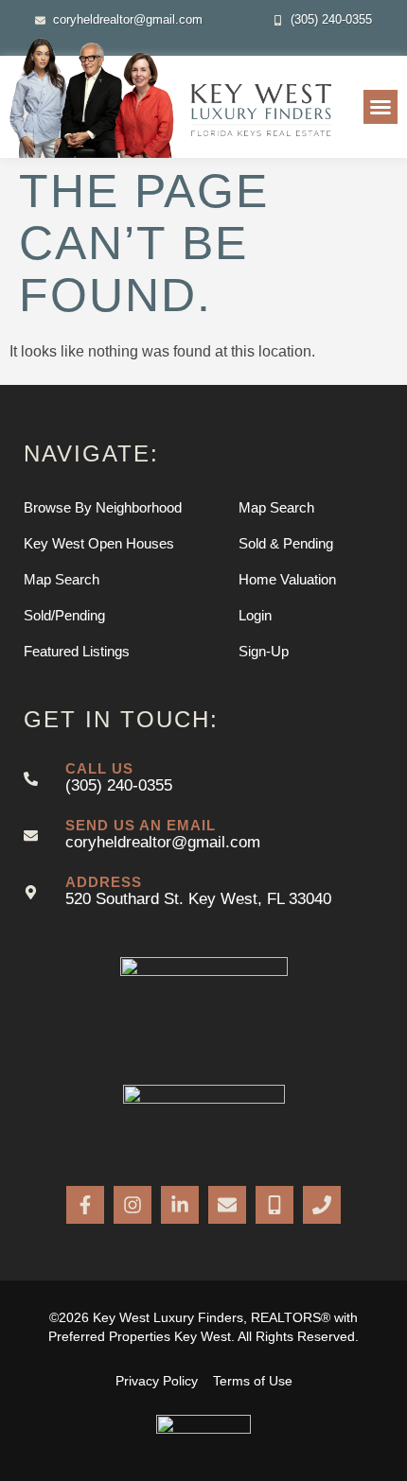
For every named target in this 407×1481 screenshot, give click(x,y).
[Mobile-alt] (274, 1205)
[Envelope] (227, 1205)
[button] (380, 107)
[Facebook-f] (85, 1205)
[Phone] (322, 1205)
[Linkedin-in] (180, 1205)
